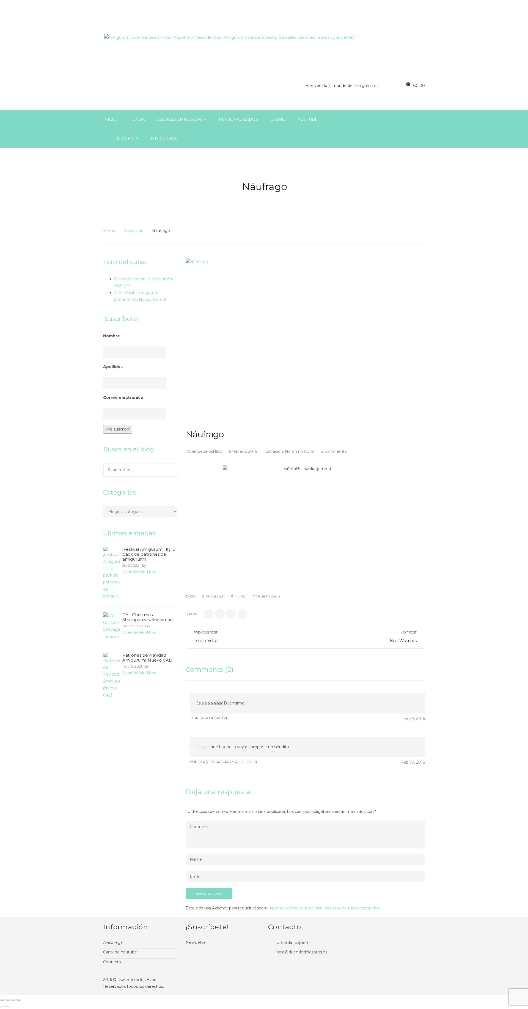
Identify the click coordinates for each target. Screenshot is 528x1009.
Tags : (191, 596)
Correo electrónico (123, 397)
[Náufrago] (305, 338)
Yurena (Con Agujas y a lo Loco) (223, 762)
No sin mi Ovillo (300, 451)
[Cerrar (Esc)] (2, 999)
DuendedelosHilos (139, 571)
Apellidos (113, 366)
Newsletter (196, 942)
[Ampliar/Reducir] (18, 999)
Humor (241, 596)
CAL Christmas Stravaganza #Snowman (147, 617)
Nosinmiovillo (268, 596)
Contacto (112, 961)
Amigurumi (215, 596)
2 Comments (333, 451)
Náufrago (204, 434)
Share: (192, 614)
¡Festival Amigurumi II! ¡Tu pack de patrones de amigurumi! (148, 554)
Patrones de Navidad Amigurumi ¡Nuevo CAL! (147, 658)
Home (109, 230)
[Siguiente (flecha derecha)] (8, 1006)
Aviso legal (113, 942)
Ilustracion (134, 230)
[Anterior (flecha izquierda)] (2, 1006)
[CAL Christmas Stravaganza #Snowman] (111, 626)
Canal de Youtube (120, 952)
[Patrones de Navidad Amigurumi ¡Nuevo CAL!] (111, 676)
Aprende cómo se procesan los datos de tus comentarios (324, 908)
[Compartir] (8, 999)
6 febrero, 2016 (243, 451)
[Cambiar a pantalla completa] (13, 999)
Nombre (111, 335)
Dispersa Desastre (209, 718)
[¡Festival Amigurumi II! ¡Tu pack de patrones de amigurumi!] (111, 573)
